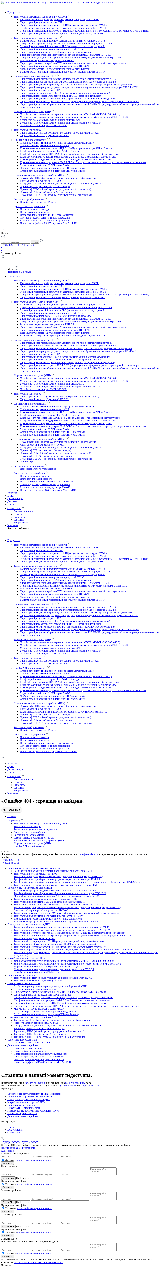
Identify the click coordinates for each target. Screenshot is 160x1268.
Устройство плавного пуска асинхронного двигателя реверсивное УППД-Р (60, 122)
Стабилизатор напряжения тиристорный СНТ (44, 145)
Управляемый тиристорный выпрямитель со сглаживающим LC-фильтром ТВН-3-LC (66, 54)
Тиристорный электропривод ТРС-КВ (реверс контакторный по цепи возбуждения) (65, 93)
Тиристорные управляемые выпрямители (36, 38)
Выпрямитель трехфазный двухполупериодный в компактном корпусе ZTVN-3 (62, 40)
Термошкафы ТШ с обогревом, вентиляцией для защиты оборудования (58, 178)
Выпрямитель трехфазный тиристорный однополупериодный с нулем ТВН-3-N (62, 71)
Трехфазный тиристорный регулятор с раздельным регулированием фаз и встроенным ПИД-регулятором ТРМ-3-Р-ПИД (84, 30)
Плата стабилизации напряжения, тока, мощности (47, 215)
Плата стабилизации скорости (36, 212)
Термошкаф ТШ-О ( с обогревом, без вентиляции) (46, 192)
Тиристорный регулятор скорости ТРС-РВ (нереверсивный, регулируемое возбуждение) (67, 98)
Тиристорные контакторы (28, 130)
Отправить (7, 1163)
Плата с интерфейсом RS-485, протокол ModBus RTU (48, 223)
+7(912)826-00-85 (10, 245)
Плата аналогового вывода (34, 209)
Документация (15, 498)
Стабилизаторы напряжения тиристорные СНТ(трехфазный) (52, 170)
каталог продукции (35, 1082)
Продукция (14, 12)
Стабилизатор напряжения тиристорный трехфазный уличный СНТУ (57, 142)
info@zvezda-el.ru (89, 854)
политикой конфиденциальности (34, 1160)
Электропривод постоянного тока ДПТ (35, 76)
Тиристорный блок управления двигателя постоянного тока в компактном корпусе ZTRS (68, 79)
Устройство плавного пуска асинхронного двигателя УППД (52, 119)
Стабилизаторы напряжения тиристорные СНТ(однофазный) (52, 168)
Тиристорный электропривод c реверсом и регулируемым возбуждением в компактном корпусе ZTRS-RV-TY (79, 87)
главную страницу (75, 1082)
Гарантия (19, 519)
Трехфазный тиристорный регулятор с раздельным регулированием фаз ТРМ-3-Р (63, 28)
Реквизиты (19, 517)
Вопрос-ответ (21, 522)
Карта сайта (7, 1150)
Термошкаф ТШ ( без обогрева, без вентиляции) (45, 186)
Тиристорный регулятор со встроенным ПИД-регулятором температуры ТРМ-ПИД (64, 25)
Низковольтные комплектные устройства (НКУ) (40, 175)
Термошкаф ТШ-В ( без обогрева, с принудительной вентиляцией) (55, 189)
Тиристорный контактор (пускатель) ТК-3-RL (44, 135)
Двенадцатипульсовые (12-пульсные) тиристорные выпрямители (55, 69)
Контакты (13, 525)
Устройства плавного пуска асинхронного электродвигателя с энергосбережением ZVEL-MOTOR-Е (74, 117)
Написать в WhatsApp (19, 271)
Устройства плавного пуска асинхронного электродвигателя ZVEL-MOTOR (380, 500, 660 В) (70, 114)
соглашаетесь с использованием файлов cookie (38, 1262)
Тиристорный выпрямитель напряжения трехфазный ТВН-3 (52, 49)
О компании (14, 508)
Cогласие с (28, 1160)
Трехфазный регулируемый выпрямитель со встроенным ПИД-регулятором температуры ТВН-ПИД (73, 57)
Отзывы (18, 514)
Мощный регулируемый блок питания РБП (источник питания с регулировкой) (62, 46)
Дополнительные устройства (29, 206)
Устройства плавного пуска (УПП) (32, 111)
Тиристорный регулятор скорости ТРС (40, 90)
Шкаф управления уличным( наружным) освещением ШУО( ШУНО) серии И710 (63, 183)
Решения (12, 493)
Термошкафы (27, 461)
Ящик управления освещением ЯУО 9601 (42, 180)
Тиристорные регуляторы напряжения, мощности (41, 16)
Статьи (11, 504)
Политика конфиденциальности (18, 1148)
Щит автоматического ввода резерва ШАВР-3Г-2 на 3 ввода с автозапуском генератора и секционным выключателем (83, 162)
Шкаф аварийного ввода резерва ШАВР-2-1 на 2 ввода (49, 151)
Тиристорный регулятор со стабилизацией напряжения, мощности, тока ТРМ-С (62, 33)
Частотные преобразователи (29, 199)
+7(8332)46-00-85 (29, 245)
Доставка (12, 501)
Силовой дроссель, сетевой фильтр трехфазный (45, 217)
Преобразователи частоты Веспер (38, 202)
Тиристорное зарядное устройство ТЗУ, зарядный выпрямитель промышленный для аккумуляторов (73, 63)
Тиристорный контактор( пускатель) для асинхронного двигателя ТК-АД (59, 132)
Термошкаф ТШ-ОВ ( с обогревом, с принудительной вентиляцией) (56, 195)
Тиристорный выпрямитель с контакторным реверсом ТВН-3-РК (55, 66)
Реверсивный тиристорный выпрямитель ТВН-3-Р (47, 60)
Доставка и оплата (23, 511)
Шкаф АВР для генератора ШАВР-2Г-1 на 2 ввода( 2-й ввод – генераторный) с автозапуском (70, 154)
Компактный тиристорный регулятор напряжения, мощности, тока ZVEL (59, 19)
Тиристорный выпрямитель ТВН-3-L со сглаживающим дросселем (55, 52)
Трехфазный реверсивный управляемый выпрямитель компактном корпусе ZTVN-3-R (66, 43)
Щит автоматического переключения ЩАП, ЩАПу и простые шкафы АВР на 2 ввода (66, 148)
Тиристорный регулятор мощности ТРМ (41, 22)
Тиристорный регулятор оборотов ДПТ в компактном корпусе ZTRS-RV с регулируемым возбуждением (76, 84)
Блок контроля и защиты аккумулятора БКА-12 (45, 220)
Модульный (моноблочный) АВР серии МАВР (45, 165)
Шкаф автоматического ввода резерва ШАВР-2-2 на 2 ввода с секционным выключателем (68, 156)
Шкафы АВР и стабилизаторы (30, 140)
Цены (11, 495)
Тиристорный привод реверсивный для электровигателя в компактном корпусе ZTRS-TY (68, 81)
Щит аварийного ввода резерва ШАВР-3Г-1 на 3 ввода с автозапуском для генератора (66, 159)
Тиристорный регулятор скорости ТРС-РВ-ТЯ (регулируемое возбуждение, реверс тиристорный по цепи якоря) (79, 101)
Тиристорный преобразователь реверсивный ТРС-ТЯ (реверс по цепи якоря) (61, 95)
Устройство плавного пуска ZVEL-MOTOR (43, 125)
